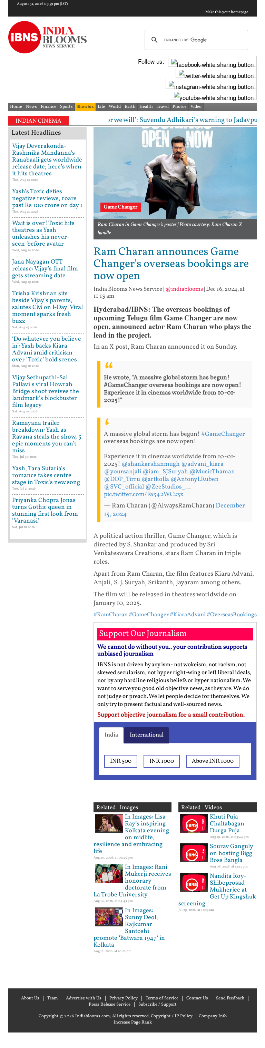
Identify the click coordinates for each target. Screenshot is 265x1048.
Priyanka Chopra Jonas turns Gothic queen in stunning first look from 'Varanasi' (45, 510)
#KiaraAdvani (188, 615)
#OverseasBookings (232, 615)
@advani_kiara (202, 464)
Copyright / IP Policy (172, 1016)
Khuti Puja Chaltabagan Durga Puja (227, 824)
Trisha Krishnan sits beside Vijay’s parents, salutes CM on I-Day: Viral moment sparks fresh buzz (47, 307)
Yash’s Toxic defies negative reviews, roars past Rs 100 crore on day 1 (47, 198)
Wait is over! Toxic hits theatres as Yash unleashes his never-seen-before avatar (43, 233)
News (31, 107)
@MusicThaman (212, 472)
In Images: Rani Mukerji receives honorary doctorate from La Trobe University (132, 881)
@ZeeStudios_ (165, 487)
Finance (48, 107)
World (115, 107)
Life (101, 107)
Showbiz (85, 107)
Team (52, 998)
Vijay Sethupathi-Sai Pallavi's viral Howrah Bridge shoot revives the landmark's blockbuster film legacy (45, 391)
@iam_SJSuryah (165, 472)
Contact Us (197, 998)
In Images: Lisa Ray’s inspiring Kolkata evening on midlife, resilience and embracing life (131, 834)
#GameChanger (223, 434)
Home (16, 107)
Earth (130, 107)
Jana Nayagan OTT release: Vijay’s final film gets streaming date (45, 269)
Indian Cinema (38, 121)
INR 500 (120, 761)
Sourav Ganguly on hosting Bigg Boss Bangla (231, 853)
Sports (66, 107)
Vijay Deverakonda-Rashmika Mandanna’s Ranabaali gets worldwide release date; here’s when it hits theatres (47, 160)
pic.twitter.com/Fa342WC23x (143, 494)
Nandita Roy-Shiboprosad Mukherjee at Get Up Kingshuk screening (217, 890)
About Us (30, 998)
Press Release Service (109, 1004)
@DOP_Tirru (122, 479)
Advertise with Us (83, 998)
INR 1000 (161, 761)
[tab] (111, 735)
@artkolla (155, 479)
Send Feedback (230, 998)
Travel (163, 107)
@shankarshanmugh (150, 464)
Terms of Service (162, 998)
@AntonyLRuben (194, 479)
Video (196, 107)
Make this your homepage (226, 12)
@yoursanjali (122, 472)
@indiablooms (184, 289)
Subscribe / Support (157, 1004)
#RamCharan (111, 615)
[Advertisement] (47, 764)
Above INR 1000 (213, 761)
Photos (180, 107)
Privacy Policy (123, 998)
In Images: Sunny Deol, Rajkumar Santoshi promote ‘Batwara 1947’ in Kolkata (129, 927)
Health (146, 107)
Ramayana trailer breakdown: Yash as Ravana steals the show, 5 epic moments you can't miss (46, 437)
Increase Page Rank (133, 1022)
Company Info (213, 1016)
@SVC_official (124, 487)
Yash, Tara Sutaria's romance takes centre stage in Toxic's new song (46, 475)
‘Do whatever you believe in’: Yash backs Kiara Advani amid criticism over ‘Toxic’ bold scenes (46, 349)
